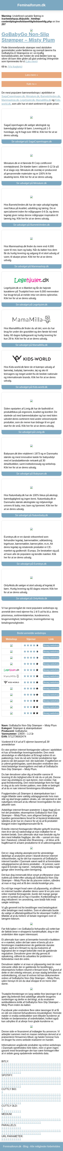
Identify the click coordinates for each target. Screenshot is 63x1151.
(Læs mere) (31, 61)
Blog (25, 1146)
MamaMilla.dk (43, 100)
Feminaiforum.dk (31, 5)
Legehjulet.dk (27, 100)
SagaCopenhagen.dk (13, 96)
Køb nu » (32, 84)
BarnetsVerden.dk (50, 96)
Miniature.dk (32, 96)
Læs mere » (31, 75)
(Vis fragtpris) (15, 66)
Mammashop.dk (10, 100)
